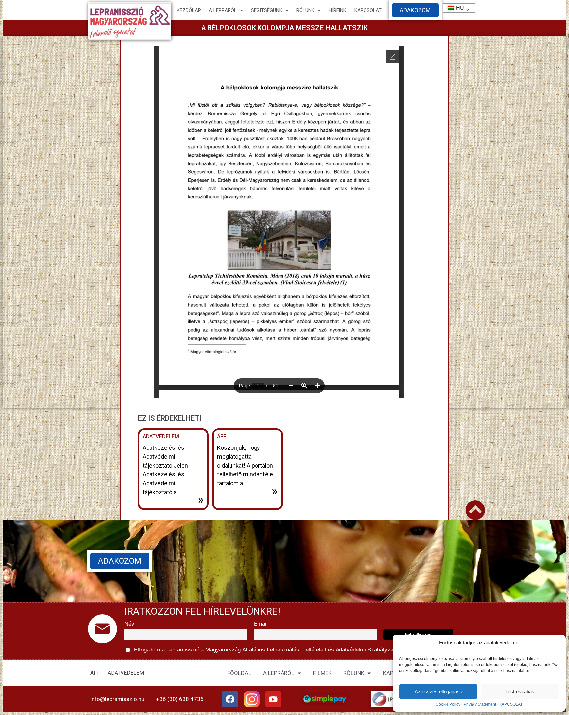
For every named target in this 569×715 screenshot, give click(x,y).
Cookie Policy (448, 704)
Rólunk (305, 10)
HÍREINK (337, 10)
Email (261, 624)
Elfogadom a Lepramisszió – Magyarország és (266, 650)
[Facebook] (230, 699)
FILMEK (322, 673)
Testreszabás (519, 691)
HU (457, 8)
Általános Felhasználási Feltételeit (284, 650)
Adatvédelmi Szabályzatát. (367, 650)
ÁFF (221, 436)
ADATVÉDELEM (161, 436)
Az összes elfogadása (438, 691)
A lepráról (223, 10)
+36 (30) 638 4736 (179, 699)
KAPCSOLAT (511, 704)
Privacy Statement (480, 704)
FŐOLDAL (239, 673)
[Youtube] (273, 699)
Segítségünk (266, 10)
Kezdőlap (189, 10)
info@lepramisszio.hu (117, 699)
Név (129, 624)
